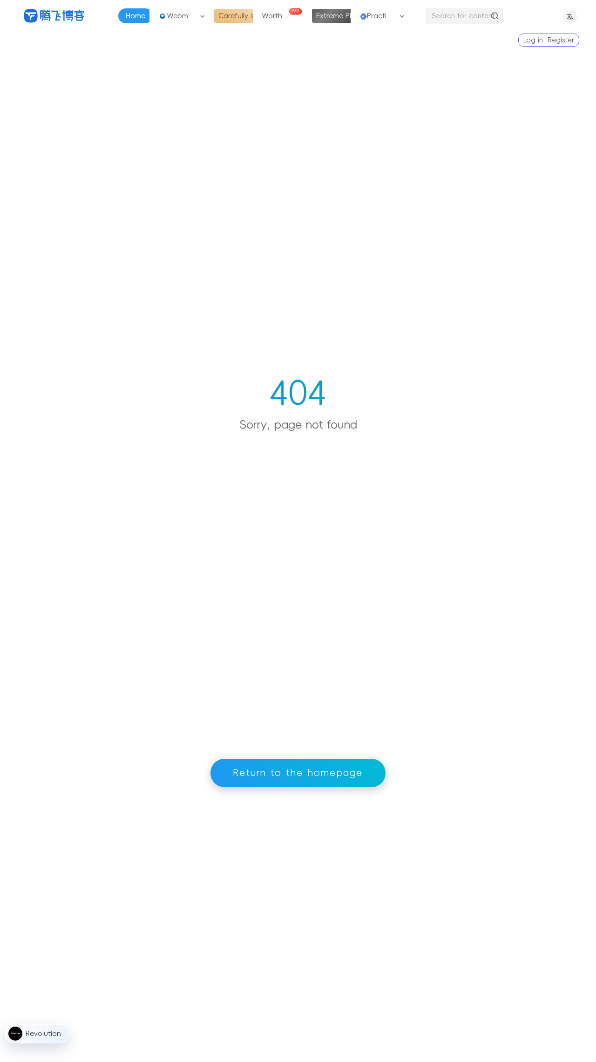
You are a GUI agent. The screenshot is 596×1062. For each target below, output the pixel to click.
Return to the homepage (298, 772)
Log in (533, 40)
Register (561, 40)
